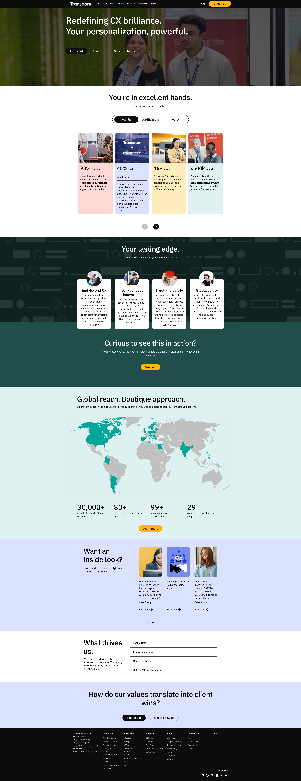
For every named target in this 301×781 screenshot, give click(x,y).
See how (150, 367)
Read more (144, 612)
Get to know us (164, 718)
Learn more (150, 528)
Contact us (220, 3)
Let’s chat (76, 51)
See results (134, 718)
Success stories (124, 51)
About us (98, 51)
